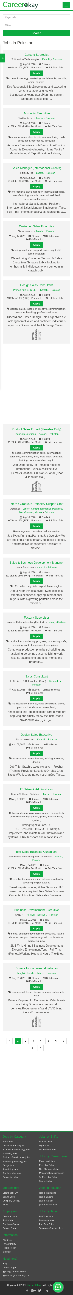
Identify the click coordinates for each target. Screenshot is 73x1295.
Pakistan (57, 59)
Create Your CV (10, 1193)
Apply (36, 73)
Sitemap (7, 1252)
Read (5, 1204)
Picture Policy (9, 1248)
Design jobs (8, 1165)
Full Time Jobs (46, 1216)
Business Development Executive (36, 910)
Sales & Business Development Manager (37, 562)
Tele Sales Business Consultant (36, 851)
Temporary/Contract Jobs (51, 1228)
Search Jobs (9, 1197)
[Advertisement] (36, 384)
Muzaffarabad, (27, 512)
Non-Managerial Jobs (49, 1169)
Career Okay (34, 1285)
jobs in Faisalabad (48, 1204)
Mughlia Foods (25, 973)
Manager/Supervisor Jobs (51, 1173)
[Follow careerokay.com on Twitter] (39, 1290)
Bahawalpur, (55, 681)
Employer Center (11, 1224)
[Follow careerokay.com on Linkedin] (46, 1290)
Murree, (39, 512)
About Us (7, 1240)
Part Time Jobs (46, 1224)
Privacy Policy (9, 1244)
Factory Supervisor (36, 617)
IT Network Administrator (36, 789)
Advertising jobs (10, 1169)
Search (36, 33)
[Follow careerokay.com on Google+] (33, 1290)
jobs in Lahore (46, 1197)
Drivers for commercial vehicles (36, 968)
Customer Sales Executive (36, 226)
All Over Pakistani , (37, 915)
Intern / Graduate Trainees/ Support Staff (36, 504)
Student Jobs (45, 1181)
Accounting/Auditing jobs (15, 1161)
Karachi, (46, 59)
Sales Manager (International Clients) (36, 168)
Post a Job (8, 1220)
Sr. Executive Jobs (48, 1177)
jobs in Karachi (46, 1201)
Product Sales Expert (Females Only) (36, 429)
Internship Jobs (46, 1220)
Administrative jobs (12, 1173)
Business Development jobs (16, 1157)
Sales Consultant (36, 676)
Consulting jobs (10, 1177)
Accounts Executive (36, 113)
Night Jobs (44, 1145)
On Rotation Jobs (47, 1149)
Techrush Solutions (25, 433)
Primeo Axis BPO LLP (25, 289)
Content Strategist (37, 54)
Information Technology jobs (16, 1149)
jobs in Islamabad (47, 1193)
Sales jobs (8, 1141)
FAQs (5, 1263)
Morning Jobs (45, 1141)
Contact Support (10, 1228)
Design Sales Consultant (36, 285)
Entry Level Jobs (47, 1161)
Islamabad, (46, 509)
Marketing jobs (10, 1153)
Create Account (10, 1216)
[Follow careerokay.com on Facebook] (27, 1290)
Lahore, (40, 118)
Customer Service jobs (13, 1145)
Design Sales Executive (36, 734)
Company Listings (11, 1201)
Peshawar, (57, 509)
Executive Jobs (46, 1165)
